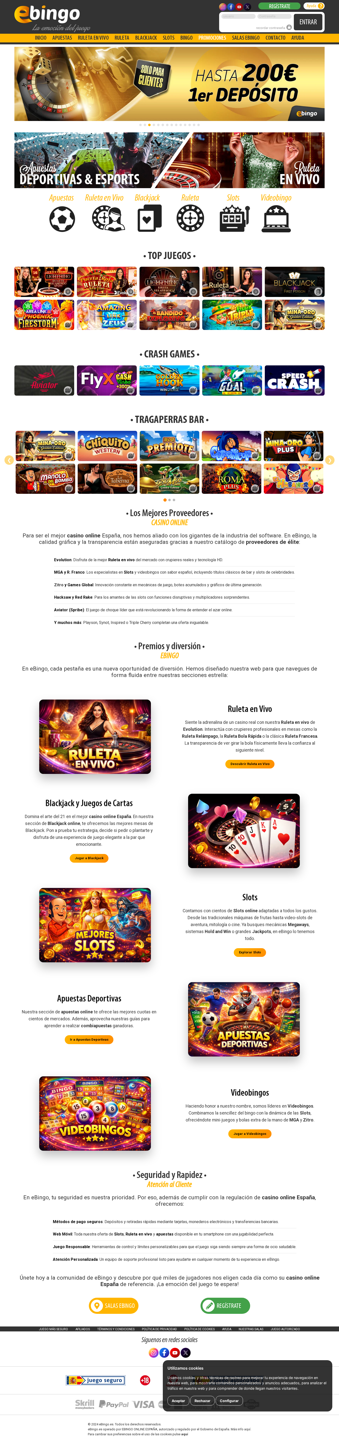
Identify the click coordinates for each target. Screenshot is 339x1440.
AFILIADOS (82, 1329)
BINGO (186, 38)
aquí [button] (184, 1434)
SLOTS (168, 38)
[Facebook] (164, 1356)
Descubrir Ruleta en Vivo (250, 764)
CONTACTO (275, 38)
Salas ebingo (246, 38)
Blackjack (146, 38)
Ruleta (122, 38)
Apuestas (62, 38)
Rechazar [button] (202, 1401)
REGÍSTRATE (279, 6)
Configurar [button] (229, 1401)
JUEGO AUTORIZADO (285, 1329)
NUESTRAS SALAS (251, 1329)
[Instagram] (154, 1356)
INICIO (40, 38)
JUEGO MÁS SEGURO (53, 1329)
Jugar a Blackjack (89, 858)
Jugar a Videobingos (250, 1134)
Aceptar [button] (178, 1401)
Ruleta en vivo (93, 38)
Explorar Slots (250, 952)
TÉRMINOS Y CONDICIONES (116, 1329)
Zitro (59, 585)
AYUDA (297, 38)
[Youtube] (175, 1356)
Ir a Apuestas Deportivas (89, 1039)
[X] (186, 1356)
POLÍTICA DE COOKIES (199, 1329)
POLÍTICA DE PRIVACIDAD (159, 1329)
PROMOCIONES (212, 38)
